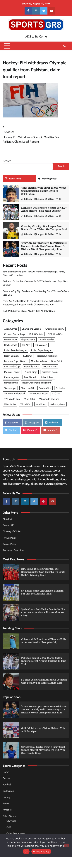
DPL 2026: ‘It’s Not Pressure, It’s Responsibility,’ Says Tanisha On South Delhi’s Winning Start (43, 571)
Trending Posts (49, 178)
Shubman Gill (27, 388)
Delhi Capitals (36, 334)
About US (7, 518)
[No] (66, 845)
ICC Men (26, 345)
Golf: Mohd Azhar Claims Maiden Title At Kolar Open (29, 311)
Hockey (6, 797)
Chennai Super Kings (14, 334)
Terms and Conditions (13, 550)
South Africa (45, 388)
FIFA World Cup (55, 334)
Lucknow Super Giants (15, 361)
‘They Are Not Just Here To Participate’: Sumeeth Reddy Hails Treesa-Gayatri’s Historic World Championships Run (44, 246)
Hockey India (10, 345)
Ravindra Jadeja (11, 377)
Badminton (8, 791)
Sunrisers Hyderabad (14, 393)
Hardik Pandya (47, 339)
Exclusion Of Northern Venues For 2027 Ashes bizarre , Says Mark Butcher (44, 209)
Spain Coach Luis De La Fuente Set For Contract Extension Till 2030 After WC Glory (43, 612)
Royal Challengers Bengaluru (36, 382)
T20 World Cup (12, 399)
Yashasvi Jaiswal (57, 404)
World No (40, 404)
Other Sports (9, 816)
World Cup (25, 404)
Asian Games (10, 328)
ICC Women (41, 345)
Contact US (8, 525)
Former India (10, 339)
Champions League (31, 328)
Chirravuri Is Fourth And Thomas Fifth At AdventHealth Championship (43, 641)
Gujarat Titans (28, 339)
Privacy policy (41, 851)
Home (6, 772)
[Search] (64, 46)
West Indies (10, 404)
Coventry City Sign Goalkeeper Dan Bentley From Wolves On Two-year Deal (44, 228)
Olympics (11, 820)
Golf (8, 827)
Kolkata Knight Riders (47, 355)
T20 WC (56, 393)
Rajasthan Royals (50, 372)
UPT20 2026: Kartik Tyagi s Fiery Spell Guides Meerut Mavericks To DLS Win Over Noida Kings (43, 750)
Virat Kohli (29, 399)
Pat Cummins (50, 366)
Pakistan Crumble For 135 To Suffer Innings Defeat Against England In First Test (43, 661)
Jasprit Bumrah (11, 355)
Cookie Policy (9, 544)
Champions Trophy (54, 328)
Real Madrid (30, 377)
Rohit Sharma (11, 382)
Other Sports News (15, 833)
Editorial (28, 199)
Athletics (7, 809)
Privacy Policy (9, 537)
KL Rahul (27, 355)
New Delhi (56, 361)
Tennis (6, 803)
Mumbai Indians (39, 361)
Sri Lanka (60, 388)
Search (7, 161)
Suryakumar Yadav (38, 393)
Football (7, 784)
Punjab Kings (31, 372)
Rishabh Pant (46, 377)
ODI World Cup (12, 366)
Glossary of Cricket (12, 531)
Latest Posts (15, 178)
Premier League (12, 372)
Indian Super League (41, 350)
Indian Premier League (15, 350)
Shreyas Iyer (10, 388)
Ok (26, 851)
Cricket (6, 778)
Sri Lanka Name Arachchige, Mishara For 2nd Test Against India (42, 592)
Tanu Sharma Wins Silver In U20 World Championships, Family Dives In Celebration (43, 190)
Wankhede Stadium (49, 399)
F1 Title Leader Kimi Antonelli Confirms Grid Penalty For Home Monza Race (44, 681)
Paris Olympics (31, 366)
